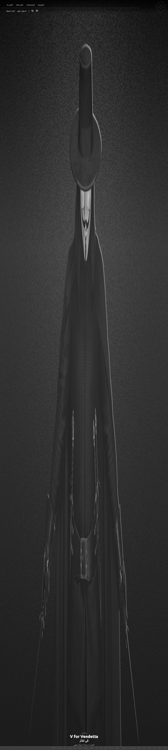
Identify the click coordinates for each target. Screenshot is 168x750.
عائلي (105, 748)
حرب (96, 748)
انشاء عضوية (10, 11)
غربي (65, 748)
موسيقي (86, 748)
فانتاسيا (111, 748)
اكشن (92, 744)
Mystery (54, 748)
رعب (154, 748)
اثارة (101, 748)
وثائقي (91, 748)
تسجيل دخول (21, 11)
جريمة (139, 748)
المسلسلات (30, 5)
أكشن (164, 748)
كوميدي (149, 748)
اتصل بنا (10, 5)
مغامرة (159, 748)
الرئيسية (41, 5)
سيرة (75, 748)
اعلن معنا (19, 5)
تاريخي (80, 748)
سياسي (60, 748)
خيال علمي (78, 744)
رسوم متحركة (132, 748)
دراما (86, 744)
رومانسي (117, 748)
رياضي (70, 748)
